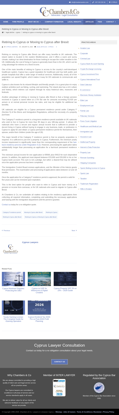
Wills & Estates (86, 189)
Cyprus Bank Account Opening (92, 64)
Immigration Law (86, 132)
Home (5, 22)
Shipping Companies (88, 163)
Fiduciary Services (87, 116)
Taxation (83, 179)
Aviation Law (85, 48)
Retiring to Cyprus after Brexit (12, 217)
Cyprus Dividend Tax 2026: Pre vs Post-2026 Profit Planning (39, 319)
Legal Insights (74, 22)
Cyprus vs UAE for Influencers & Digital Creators (39, 290)
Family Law (84, 111)
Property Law (85, 152)
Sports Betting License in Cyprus (92, 168)
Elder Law (84, 100)
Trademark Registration (89, 184)
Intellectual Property (87, 142)
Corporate (84, 53)
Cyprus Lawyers (12, 47)
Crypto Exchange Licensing (90, 69)
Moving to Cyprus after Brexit (33, 212)
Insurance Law (85, 137)
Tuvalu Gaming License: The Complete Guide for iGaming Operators (13, 319)
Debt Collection (86, 85)
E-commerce (85, 90)
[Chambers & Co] (59, 12)
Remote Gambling (87, 158)
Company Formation (54, 22)
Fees (100, 22)
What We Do (33, 22)
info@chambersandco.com (79, 2)
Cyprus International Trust (90, 79)
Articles (89, 22)
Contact (110, 22)
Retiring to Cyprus (51, 212)
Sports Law (84, 173)
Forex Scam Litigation (88, 121)
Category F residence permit (12, 212)
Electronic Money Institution (90, 95)
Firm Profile (18, 22)
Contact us (6, 205)
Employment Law (87, 106)
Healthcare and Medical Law (91, 126)
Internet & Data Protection (90, 147)
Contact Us (59, 362)
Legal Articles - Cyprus (13, 32)
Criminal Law (85, 59)
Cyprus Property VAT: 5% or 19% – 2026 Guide (65, 289)
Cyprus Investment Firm (89, 74)
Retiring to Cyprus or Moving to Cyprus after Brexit (40, 217)
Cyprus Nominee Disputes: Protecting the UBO (13, 290)
